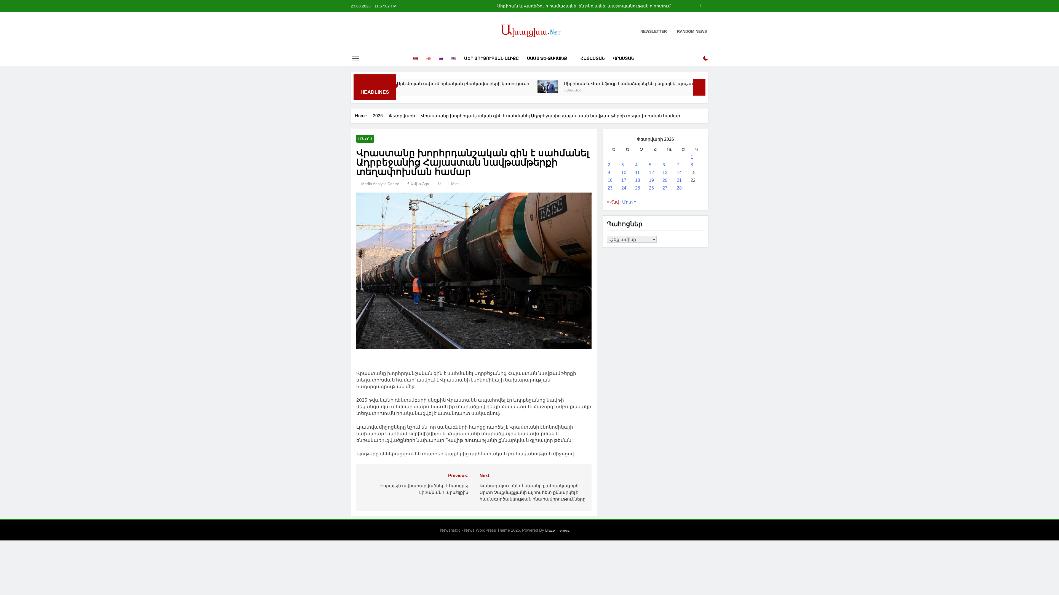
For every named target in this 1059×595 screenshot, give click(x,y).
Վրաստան (623, 58)
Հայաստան (593, 58)
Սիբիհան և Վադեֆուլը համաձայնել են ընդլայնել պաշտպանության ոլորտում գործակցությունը (584, 6)
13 (664, 172)
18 (637, 180)
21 (679, 180)
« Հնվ (613, 202)
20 (664, 180)
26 (651, 188)
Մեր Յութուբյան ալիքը (491, 58)
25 (637, 188)
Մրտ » (629, 202)
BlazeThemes (557, 530)
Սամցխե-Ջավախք (547, 58)
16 (610, 180)
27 (664, 188)
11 (637, 172)
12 (651, 172)
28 (679, 188)
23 (610, 188)
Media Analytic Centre (380, 184)
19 (651, 180)
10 (623, 172)
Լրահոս (365, 139)
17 (623, 180)
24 (623, 188)
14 (679, 172)
